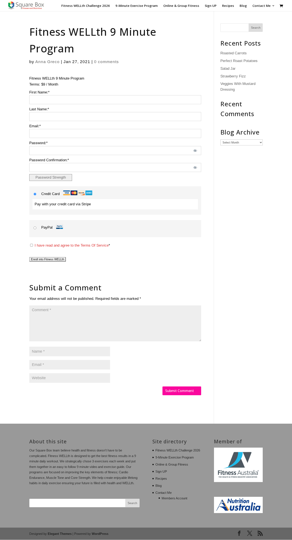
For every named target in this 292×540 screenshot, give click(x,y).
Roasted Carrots (233, 53)
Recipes (228, 6)
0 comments (106, 61)
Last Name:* (39, 109)
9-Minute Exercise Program (136, 6)
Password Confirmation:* (49, 160)
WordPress (100, 534)
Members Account (174, 498)
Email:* (35, 126)
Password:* (38, 143)
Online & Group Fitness (181, 6)
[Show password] (195, 150)
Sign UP (211, 6)
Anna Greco (47, 61)
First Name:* (39, 92)
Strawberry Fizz (233, 76)
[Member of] (238, 481)
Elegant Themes (60, 534)
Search (132, 503)
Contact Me (261, 6)
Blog (243, 6)
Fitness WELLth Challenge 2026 (85, 6)
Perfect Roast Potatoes (239, 61)
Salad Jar (228, 69)
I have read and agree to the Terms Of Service (72, 245)
